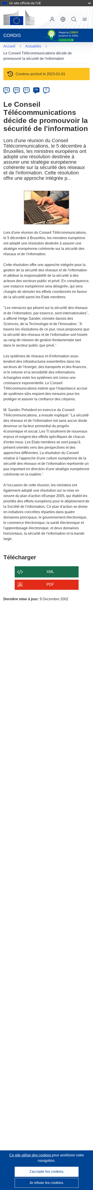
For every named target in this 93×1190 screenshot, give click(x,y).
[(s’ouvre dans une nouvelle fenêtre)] (19, 17)
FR (36, 89)
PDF (50, 584)
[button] (63, 19)
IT (46, 89)
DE (7, 89)
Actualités (33, 46)
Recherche (74, 19)
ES (26, 89)
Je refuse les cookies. (46, 1183)
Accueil (9, 46)
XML (50, 572)
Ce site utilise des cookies (30, 1155)
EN (17, 89)
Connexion (52, 19)
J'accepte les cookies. (46, 1171)
